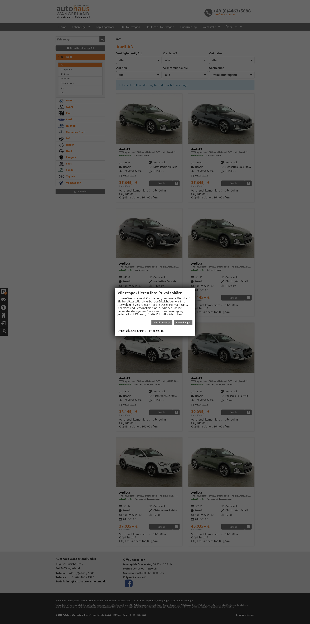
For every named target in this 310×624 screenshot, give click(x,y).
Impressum (156, 330)
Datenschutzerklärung (132, 330)
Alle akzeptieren (162, 322)
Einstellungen (183, 322)
